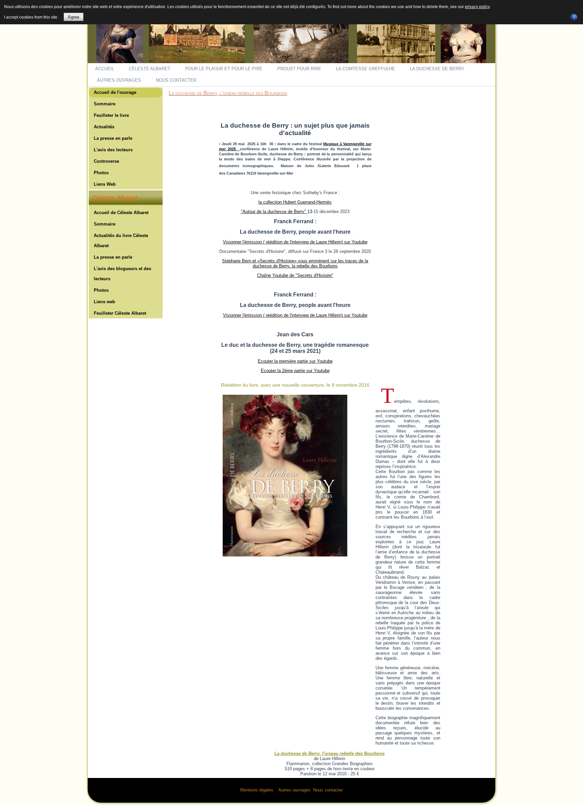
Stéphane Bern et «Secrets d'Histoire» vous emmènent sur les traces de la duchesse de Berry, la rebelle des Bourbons (295, 263)
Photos (101, 172)
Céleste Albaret (149, 68)
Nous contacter (176, 80)
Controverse (106, 161)
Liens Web (105, 184)
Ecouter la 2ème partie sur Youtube (295, 370)
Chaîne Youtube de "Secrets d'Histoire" (295, 275)
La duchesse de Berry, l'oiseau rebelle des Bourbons (228, 93)
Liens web (104, 301)
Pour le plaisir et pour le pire (223, 68)
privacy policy (477, 6)
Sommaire (104, 103)
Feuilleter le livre (111, 115)
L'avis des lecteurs (113, 149)
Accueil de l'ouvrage (115, 92)
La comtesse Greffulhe (365, 68)
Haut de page (565, 799)
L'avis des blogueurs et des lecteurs (122, 273)
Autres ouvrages (119, 80)
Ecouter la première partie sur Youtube (295, 361)
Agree (73, 17)
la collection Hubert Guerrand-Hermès (295, 202)
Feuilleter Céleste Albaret (120, 313)
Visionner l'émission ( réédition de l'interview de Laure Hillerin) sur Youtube (295, 241)
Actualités (104, 126)
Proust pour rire (299, 68)
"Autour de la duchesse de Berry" (274, 211)
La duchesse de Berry (437, 68)
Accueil (104, 68)
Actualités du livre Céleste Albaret (121, 240)
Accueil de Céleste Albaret (121, 212)
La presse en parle (113, 138)
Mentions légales (256, 789)
